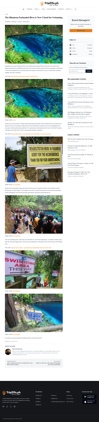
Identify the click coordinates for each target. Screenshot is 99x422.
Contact (68, 9)
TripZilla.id (38, 398)
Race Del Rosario (17, 349)
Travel (36, 9)
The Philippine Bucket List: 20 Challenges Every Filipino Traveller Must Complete (80, 113)
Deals (43, 9)
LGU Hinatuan (16, 184)
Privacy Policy (70, 401)
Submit (89, 71)
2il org (14, 120)
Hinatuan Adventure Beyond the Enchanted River (24, 76)
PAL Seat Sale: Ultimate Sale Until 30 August (80, 139)
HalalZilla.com (54, 398)
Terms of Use (70, 398)
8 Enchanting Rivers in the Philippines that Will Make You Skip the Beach (31, 134)
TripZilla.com (39, 395)
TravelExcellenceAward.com (58, 401)
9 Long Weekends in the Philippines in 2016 (80, 93)
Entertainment (51, 9)
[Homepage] (23, 9)
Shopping (61, 9)
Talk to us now (81, 30)
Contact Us (69, 395)
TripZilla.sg (53, 395)
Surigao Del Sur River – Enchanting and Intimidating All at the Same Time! (31, 247)
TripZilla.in (38, 401)
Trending (29, 9)
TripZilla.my (38, 404)
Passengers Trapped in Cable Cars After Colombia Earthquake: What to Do (79, 173)
